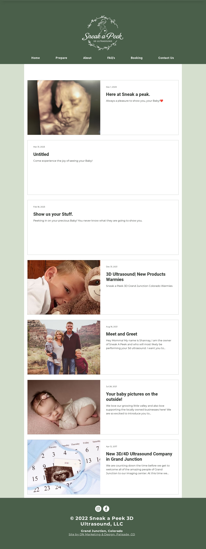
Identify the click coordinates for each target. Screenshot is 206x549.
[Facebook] (106, 509)
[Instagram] (98, 509)
